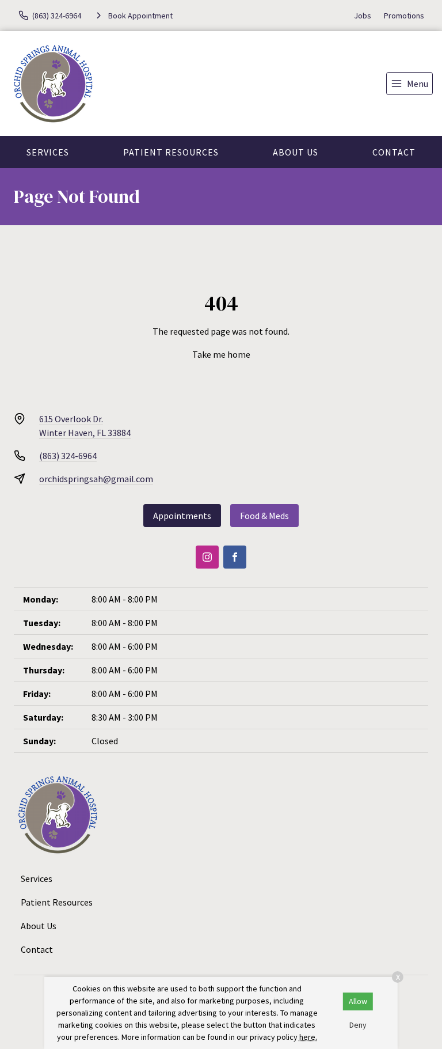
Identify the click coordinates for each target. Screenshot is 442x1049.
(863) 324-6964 (68, 455)
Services (47, 152)
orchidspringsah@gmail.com (96, 478)
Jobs (362, 15)
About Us (295, 152)
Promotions (404, 15)
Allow (358, 1001)
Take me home (221, 354)
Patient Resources (171, 152)
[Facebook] (234, 557)
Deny (358, 1025)
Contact (394, 152)
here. (308, 1037)
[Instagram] (207, 557)
